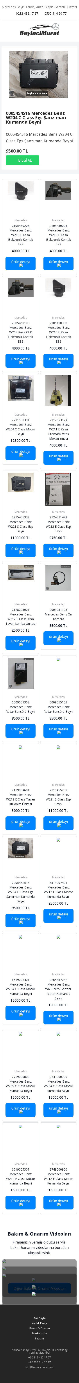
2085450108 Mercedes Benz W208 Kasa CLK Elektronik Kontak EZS (20, 336)
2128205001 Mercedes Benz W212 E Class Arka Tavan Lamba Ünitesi (20, 620)
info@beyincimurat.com (39, 1367)
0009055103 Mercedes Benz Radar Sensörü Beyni (58, 710)
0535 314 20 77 (55, 13)
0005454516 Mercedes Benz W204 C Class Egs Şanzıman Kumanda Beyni (20, 895)
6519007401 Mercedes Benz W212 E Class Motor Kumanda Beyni (58, 893)
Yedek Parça (39, 1323)
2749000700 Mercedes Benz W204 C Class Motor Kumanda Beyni (58, 1087)
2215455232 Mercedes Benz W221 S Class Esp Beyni (58, 800)
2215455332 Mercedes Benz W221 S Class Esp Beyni (20, 527)
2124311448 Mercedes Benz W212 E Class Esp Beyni (58, 527)
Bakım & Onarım (39, 1328)
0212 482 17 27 (27, 13)
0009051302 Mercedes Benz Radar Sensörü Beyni (20, 710)
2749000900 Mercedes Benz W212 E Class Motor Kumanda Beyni (58, 1179)
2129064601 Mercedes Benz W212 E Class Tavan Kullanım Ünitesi (20, 800)
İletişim (39, 1338)
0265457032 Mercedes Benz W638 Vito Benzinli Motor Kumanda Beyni (58, 992)
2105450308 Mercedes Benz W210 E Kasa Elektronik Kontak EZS (58, 336)
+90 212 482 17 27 (39, 1357)
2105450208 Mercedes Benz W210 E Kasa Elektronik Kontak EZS (20, 238)
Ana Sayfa (40, 1318)
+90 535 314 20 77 (39, 1362)
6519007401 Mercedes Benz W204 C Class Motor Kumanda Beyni (20, 990)
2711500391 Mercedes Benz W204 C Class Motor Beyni (20, 430)
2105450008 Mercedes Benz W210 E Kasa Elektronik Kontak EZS (58, 238)
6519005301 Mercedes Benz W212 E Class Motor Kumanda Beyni (20, 1179)
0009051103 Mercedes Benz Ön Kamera (58, 617)
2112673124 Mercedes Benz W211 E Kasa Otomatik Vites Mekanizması (58, 433)
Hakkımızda (39, 1333)
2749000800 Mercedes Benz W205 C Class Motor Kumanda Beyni (20, 1087)
